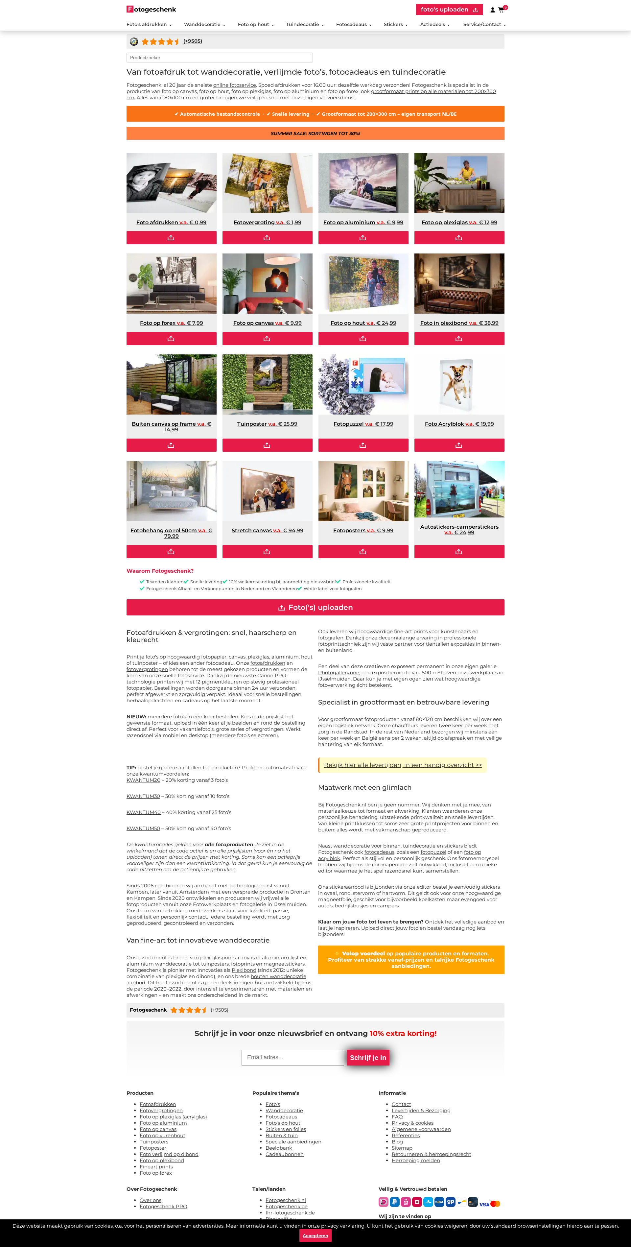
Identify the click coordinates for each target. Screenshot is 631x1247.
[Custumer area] (492, 9)
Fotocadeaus (351, 24)
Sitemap (402, 1148)
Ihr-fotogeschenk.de (290, 1213)
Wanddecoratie (202, 24)
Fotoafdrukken (158, 1104)
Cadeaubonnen (285, 1154)
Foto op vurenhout (162, 1135)
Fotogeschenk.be (287, 1206)
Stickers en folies (286, 1129)
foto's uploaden (445, 9)
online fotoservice (234, 85)
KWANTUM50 (143, 828)
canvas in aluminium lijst (268, 957)
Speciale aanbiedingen (293, 1142)
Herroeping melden (416, 1160)
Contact (401, 1104)
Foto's (273, 1104)
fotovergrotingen (147, 669)
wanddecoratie (352, 846)
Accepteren (315, 1235)
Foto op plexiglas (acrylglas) (173, 1117)
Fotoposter (153, 1148)
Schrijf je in (368, 1057)
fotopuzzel (433, 852)
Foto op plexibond (162, 1160)
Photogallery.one (338, 672)
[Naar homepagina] (151, 9)
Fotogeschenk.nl (286, 1200)
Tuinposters (154, 1142)
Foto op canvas (158, 1129)
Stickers (393, 24)
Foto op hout (253, 24)
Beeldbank (279, 1148)
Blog (397, 1142)
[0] (501, 9)
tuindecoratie (419, 846)
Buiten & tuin (282, 1135)
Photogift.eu (281, 1219)
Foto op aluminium (163, 1123)
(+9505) (219, 1010)
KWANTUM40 (144, 812)
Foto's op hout (283, 1123)
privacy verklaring (342, 1226)
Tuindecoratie (302, 24)
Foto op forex (156, 1173)
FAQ (397, 1117)
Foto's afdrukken (147, 24)
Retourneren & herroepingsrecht (431, 1154)
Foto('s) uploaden (320, 607)
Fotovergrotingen (161, 1110)
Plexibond (244, 970)
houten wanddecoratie (278, 976)
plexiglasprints (218, 957)
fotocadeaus (379, 852)
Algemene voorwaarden (421, 1129)
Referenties (406, 1135)
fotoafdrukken (267, 663)
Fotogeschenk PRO (163, 1206)
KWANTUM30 (143, 796)
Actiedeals (432, 24)
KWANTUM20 (143, 780)
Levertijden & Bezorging (421, 1110)
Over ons (150, 1200)
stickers (453, 846)
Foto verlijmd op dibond (169, 1154)
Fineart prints (156, 1166)
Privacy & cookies (412, 1123)
